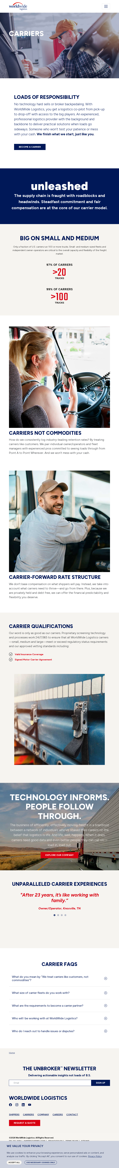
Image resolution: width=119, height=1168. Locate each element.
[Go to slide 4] (65, 915)
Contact (72, 1114)
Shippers (14, 1114)
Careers (58, 1114)
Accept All (14, 1162)
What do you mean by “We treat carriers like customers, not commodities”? (50, 978)
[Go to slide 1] (54, 915)
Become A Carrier (30, 146)
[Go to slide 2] (58, 915)
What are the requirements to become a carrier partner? (47, 1005)
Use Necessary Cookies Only (40, 1162)
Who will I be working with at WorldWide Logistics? (44, 1018)
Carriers (28, 1114)
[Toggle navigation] (106, 6)
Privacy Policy (95, 1156)
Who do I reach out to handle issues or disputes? (43, 1031)
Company (43, 1114)
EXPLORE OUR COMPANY (59, 855)
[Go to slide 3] (61, 915)
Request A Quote (24, 1122)
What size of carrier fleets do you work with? (41, 993)
